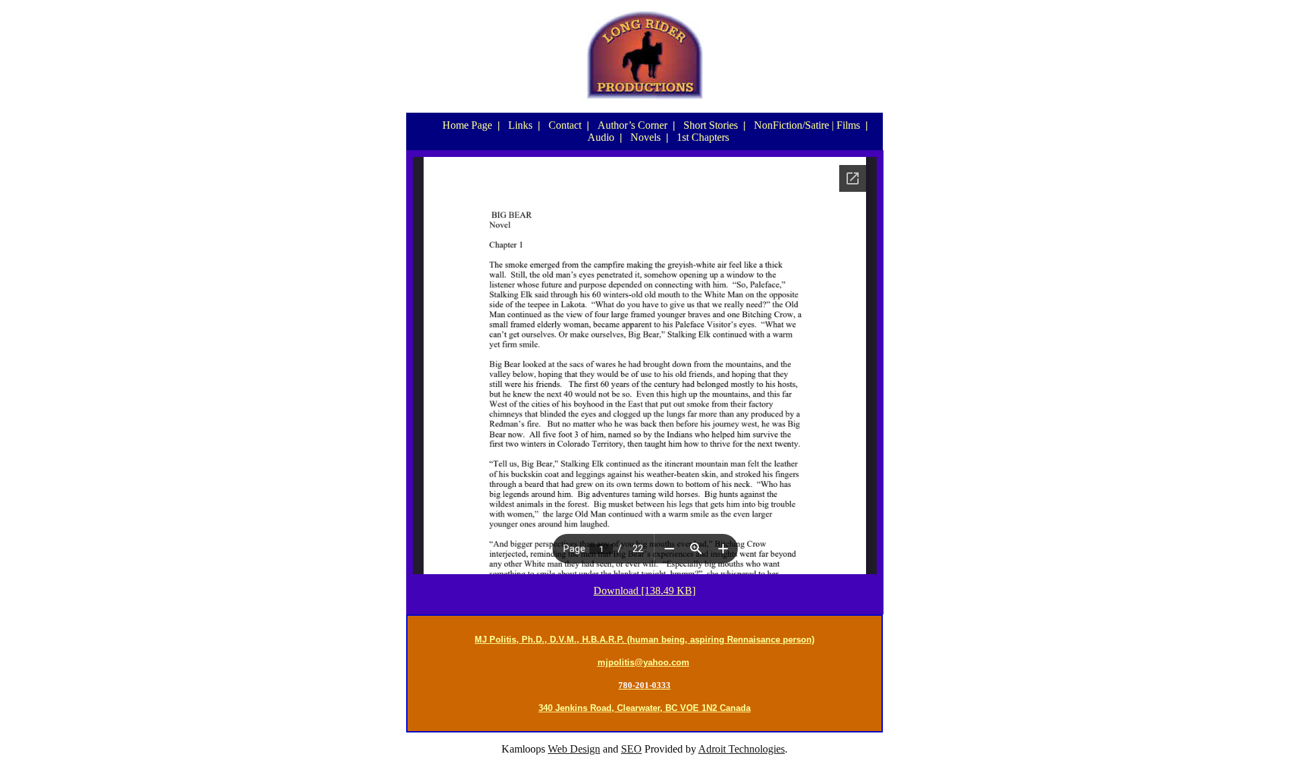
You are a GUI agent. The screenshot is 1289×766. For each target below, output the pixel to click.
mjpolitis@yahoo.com (643, 662)
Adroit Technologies (741, 749)
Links (520, 125)
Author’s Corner (632, 125)
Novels (645, 137)
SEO (631, 749)
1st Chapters (703, 137)
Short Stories (710, 125)
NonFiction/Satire (791, 125)
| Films (846, 125)
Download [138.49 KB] (644, 590)
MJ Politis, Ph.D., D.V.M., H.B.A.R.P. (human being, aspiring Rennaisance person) (644, 640)
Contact (564, 125)
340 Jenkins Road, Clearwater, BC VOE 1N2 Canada (644, 708)
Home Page (467, 125)
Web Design (574, 749)
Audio (600, 137)
